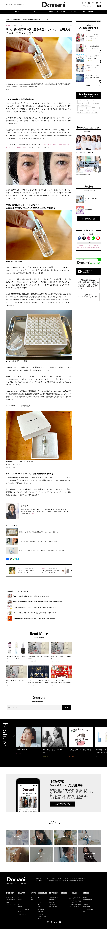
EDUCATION (53, 12)
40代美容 (81, 110)
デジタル (33, 902)
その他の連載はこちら (88, 219)
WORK (32, 12)
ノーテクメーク (82, 107)
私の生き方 (40, 914)
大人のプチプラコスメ (90, 110)
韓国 (93, 100)
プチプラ (81, 112)
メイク (19, 897)
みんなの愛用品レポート (93, 107)
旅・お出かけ (41, 909)
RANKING (91, 12)
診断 (80, 100)
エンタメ (40, 902)
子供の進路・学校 (53, 906)
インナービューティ (22, 914)
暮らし (39, 897)
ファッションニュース (11, 904)
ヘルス (39, 904)
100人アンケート (42, 916)
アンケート (87, 271)
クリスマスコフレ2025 (23, 909)
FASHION (15, 12)
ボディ (19, 904)
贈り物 (39, 918)
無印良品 (88, 112)
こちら (32, 513)
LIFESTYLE (42, 12)
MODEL (64, 12)
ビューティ (12, 19)
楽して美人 (94, 112)
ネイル (19, 911)
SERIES (82, 12)
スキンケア (20, 899)
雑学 (32, 897)
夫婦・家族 (40, 911)
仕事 (32, 899)
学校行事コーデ (52, 899)
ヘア (87, 103)
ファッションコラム (10, 899)
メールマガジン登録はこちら (88, 243)
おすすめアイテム (10, 902)
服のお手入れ (87, 100)
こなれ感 (81, 103)
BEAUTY (25, 12)
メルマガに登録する (62, 804)
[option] (28, 742)
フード (39, 899)
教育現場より (52, 902)
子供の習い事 (52, 904)
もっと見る (89, 85)
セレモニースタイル (94, 103)
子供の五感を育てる (53, 897)
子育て (39, 906)
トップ (7, 19)
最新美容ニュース (20, 19)
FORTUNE (73, 12)
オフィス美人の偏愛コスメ (84, 105)
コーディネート (9, 897)
